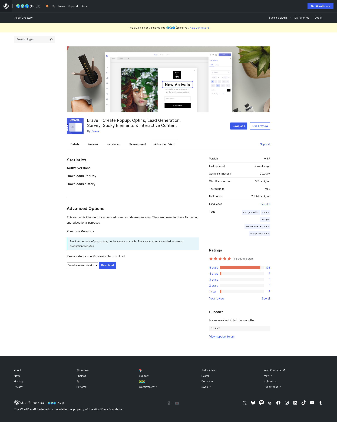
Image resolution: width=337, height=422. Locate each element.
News (17, 375)
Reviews (92, 144)
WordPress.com (274, 370)
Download (239, 125)
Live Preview (260, 125)
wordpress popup (259, 233)
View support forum (221, 336)
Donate (207, 381)
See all (266, 298)
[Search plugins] (51, 39)
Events (205, 375)
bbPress (270, 381)
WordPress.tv (148, 386)
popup (265, 212)
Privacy (18, 386)
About (17, 370)
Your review (216, 298)
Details (74, 144)
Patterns (81, 386)
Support (265, 144)
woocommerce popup (257, 226)
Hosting (18, 381)
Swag (206, 386)
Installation (114, 144)
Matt (268, 375)
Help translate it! (199, 27)
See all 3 (265, 204)
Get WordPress (320, 6)
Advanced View (164, 144)
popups (265, 219)
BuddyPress (272, 386)
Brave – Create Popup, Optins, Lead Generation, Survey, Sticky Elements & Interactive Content (134, 123)
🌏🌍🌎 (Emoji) (56, 403)
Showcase (83, 370)
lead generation (251, 212)
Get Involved (209, 370)
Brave (95, 131)
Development (137, 144)
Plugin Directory (23, 17)
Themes (81, 375)
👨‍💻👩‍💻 (142, 381)
